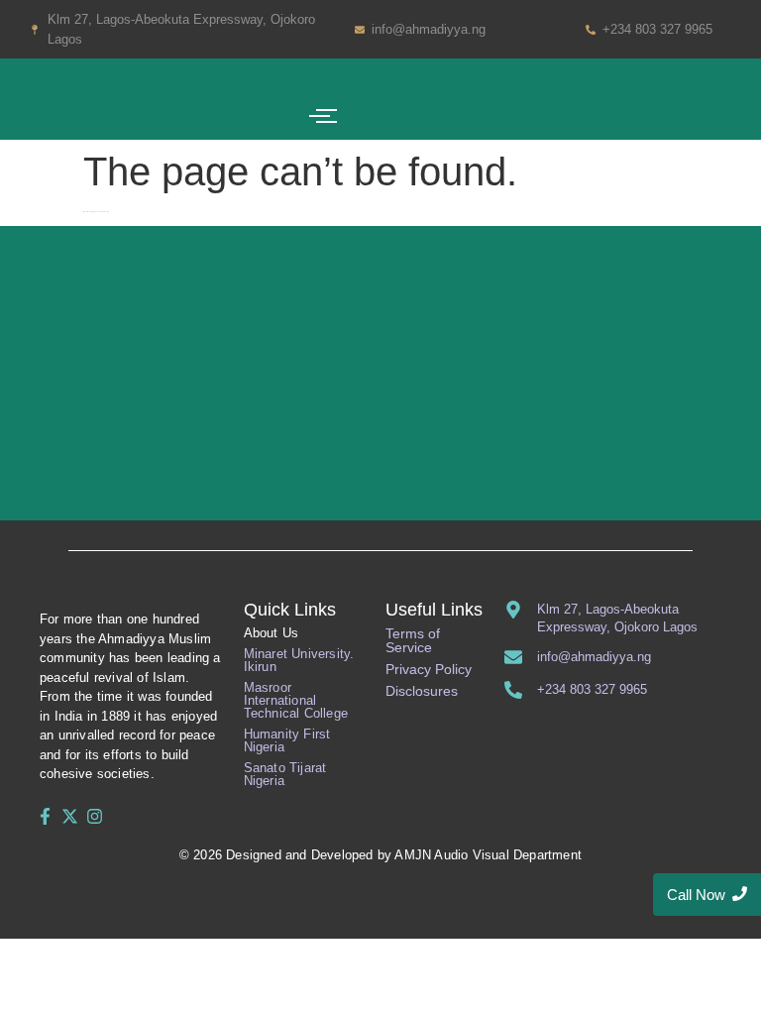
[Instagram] (95, 816)
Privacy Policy (428, 669)
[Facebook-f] (44, 816)
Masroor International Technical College (296, 700)
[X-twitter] (69, 816)
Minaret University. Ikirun (299, 660)
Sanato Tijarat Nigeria (285, 774)
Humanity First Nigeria (287, 740)
